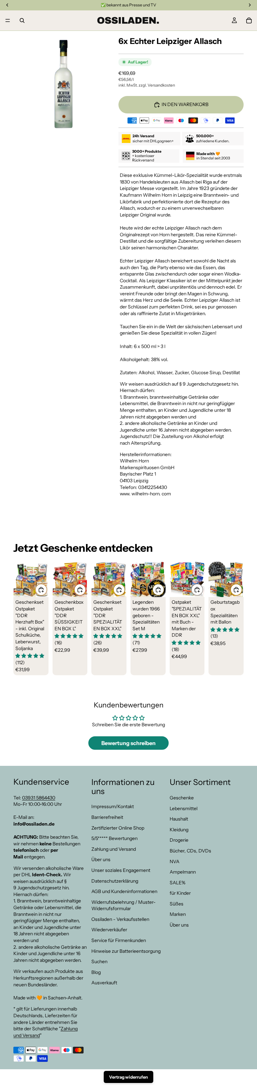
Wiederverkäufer (109, 930)
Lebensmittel (183, 808)
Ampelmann (183, 872)
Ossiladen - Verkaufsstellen (120, 919)
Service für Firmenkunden (118, 940)
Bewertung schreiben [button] (128, 743)
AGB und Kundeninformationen (124, 891)
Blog (96, 972)
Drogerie (179, 840)
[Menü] (7, 20)
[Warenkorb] (249, 20)
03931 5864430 (38, 798)
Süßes (176, 904)
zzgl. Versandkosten (157, 85)
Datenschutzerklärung (114, 881)
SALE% (177, 883)
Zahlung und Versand (113, 849)
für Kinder (180, 893)
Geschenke (182, 798)
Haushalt (179, 819)
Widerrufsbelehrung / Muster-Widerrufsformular (123, 905)
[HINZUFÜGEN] (41, 590)
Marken (178, 914)
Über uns (100, 859)
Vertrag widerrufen (128, 1077)
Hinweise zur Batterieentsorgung (126, 951)
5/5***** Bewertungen (114, 838)
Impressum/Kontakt (112, 806)
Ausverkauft (104, 983)
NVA (174, 861)
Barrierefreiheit (107, 817)
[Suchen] (22, 20)
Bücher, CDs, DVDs (190, 851)
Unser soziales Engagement (120, 870)
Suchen (99, 961)
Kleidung (179, 830)
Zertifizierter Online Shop (117, 828)
